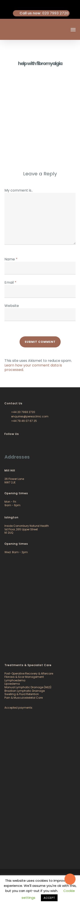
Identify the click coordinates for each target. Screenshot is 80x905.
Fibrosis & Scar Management (24, 677)
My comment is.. (18, 190)
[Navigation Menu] (73, 29)
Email (10, 282)
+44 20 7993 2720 (22, 412)
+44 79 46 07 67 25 (23, 421)
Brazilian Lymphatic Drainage (24, 691)
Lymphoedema (14, 680)
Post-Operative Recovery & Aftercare (28, 673)
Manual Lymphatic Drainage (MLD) (27, 687)
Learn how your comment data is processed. (33, 367)
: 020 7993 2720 (44, 13)
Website (11, 305)
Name (11, 259)
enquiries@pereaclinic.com (29, 416)
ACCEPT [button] (49, 898)
